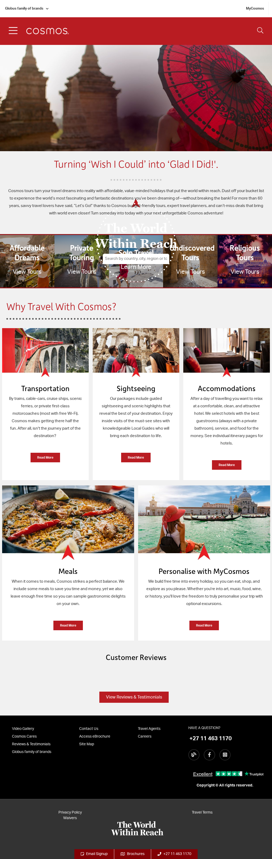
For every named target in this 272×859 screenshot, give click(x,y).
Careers (144, 736)
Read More (45, 457)
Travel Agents (149, 729)
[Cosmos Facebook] (209, 754)
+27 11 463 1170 (177, 854)
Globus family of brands (24, 8)
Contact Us (88, 729)
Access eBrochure (94, 736)
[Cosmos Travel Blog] (193, 754)
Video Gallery (23, 729)
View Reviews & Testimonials (134, 697)
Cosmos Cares (24, 736)
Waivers (70, 818)
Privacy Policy (70, 812)
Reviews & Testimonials (31, 744)
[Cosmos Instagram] (225, 754)
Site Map (86, 744)
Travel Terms (202, 812)
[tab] (45, 406)
